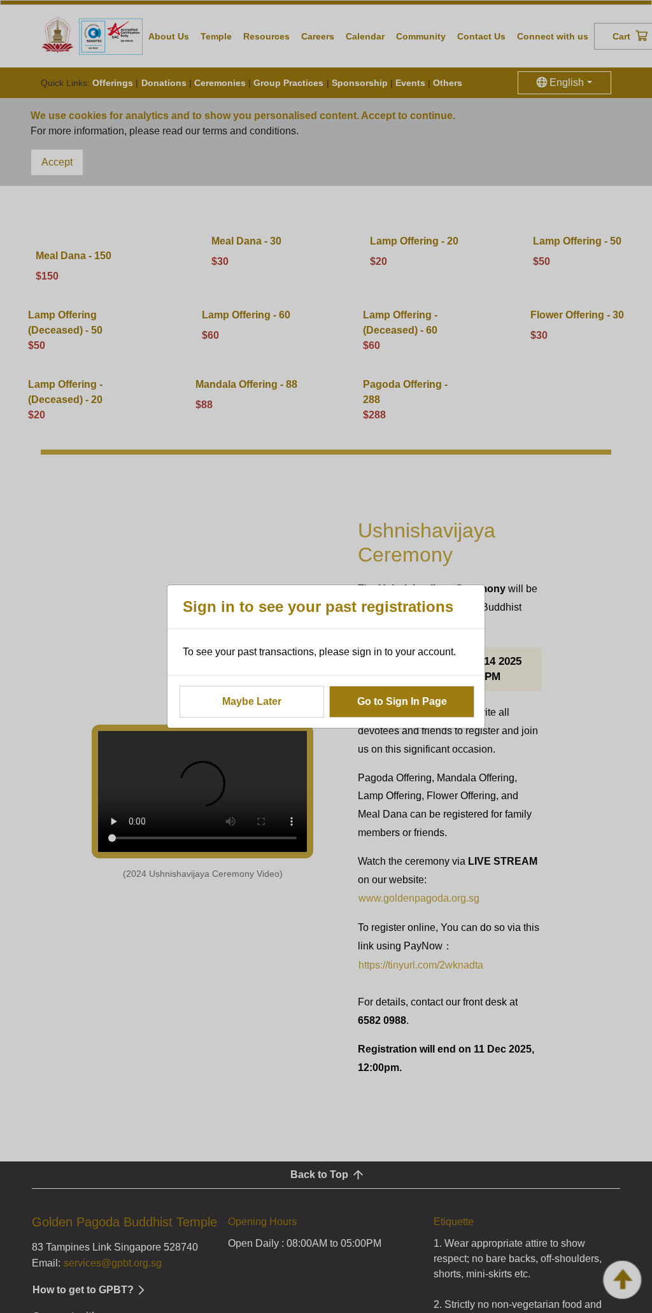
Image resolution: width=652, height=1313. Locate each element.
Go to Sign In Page (402, 701)
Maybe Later (251, 701)
